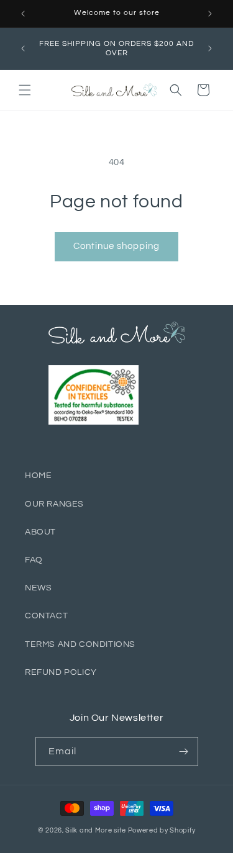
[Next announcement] (210, 13)
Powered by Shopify (162, 830)
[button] (25, 90)
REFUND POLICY (61, 672)
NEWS (38, 588)
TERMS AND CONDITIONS (80, 644)
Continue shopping (116, 246)
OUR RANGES (54, 504)
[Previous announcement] (23, 13)
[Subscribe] (184, 751)
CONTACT (46, 616)
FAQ (34, 560)
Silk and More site (95, 830)
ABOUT (40, 532)
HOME (38, 475)
